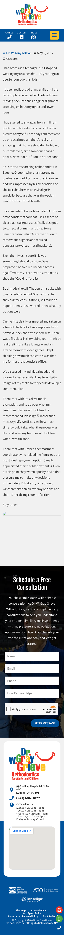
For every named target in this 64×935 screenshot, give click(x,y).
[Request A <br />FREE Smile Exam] (59, 910)
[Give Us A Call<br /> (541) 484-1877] (59, 927)
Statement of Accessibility (22, 916)
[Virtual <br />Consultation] (59, 918)
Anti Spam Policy (31, 913)
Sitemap (21, 910)
